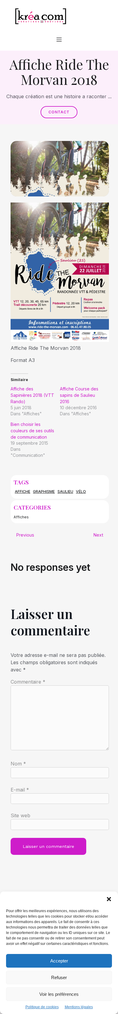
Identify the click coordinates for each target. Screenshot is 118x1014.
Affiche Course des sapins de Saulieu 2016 (79, 395)
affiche (22, 491)
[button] (109, 899)
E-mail (20, 790)
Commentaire (28, 682)
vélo (81, 491)
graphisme (44, 491)
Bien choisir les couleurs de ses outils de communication (32, 431)
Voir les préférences (59, 994)
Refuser (59, 977)
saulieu (65, 491)
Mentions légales (79, 1007)
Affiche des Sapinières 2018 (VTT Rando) (32, 395)
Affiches (21, 517)
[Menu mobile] (59, 39)
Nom (18, 764)
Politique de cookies (42, 1007)
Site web (20, 815)
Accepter (59, 960)
